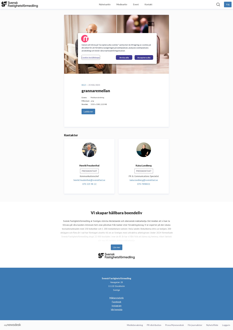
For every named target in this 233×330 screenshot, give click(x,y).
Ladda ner (88, 111)
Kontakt (148, 4)
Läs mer (116, 247)
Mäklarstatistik (116, 297)
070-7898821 (143, 184)
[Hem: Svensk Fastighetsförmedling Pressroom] (19, 4)
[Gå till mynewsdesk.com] (12, 325)
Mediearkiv (121, 4)
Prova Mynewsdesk (174, 325)
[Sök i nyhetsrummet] (218, 4)
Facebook (116, 301)
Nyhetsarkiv (105, 4)
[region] (117, 48)
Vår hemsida (116, 309)
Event (136, 4)
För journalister (195, 325)
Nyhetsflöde (212, 325)
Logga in (226, 325)
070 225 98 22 (89, 184)
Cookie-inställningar (91, 57)
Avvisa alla (124, 57)
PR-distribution (154, 325)
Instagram (116, 305)
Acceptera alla (143, 57)
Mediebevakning (135, 325)
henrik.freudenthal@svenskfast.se (89, 180)
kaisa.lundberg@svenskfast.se (144, 180)
